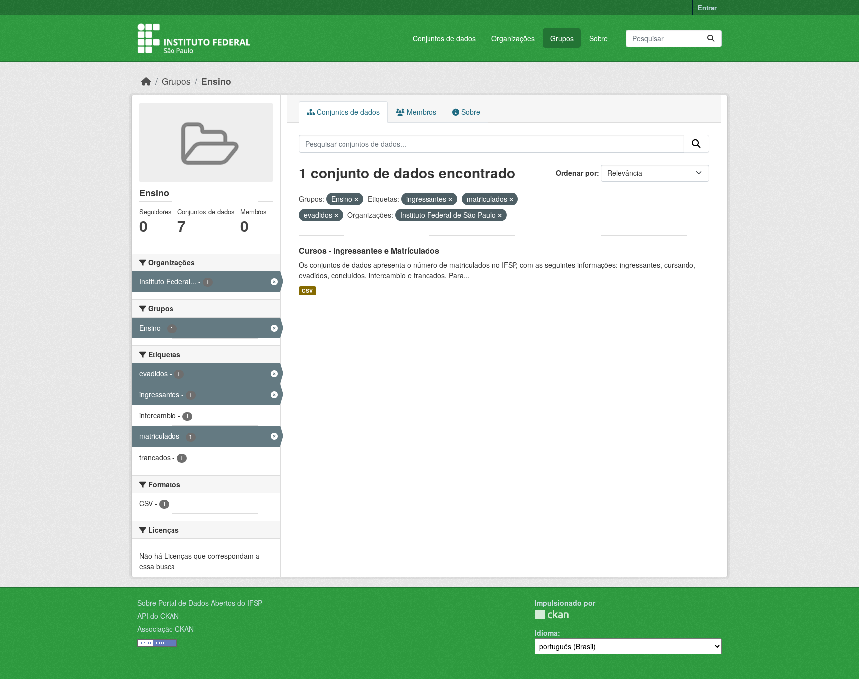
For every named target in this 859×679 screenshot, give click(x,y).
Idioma (546, 633)
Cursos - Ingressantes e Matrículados (369, 250)
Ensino (216, 81)
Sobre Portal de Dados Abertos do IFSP (199, 603)
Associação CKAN (165, 629)
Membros (420, 112)
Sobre (598, 38)
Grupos (562, 38)
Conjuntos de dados (444, 38)
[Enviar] (711, 38)
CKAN (552, 614)
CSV (307, 290)
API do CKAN (158, 616)
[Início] (146, 81)
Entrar (707, 7)
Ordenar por (576, 173)
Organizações (513, 38)
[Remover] (356, 199)
